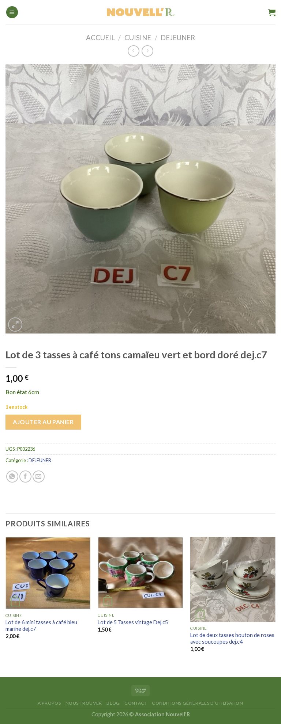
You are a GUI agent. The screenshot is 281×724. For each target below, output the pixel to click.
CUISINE (137, 38)
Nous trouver (83, 703)
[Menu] (12, 12)
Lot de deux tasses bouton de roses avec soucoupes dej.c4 (232, 638)
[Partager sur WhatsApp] (12, 476)
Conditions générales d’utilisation (197, 703)
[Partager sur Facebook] (25, 476)
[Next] (275, 601)
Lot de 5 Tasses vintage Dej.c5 (133, 622)
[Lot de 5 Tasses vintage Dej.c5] (140, 573)
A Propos (49, 703)
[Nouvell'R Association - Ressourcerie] (140, 12)
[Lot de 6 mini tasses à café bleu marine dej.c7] (48, 573)
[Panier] (272, 12)
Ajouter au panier (43, 421)
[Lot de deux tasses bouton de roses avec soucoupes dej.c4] (233, 579)
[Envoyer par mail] (39, 476)
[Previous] (5, 601)
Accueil (100, 38)
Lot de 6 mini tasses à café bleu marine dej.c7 (41, 625)
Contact (135, 703)
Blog (113, 703)
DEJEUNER (178, 38)
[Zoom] (15, 324)
